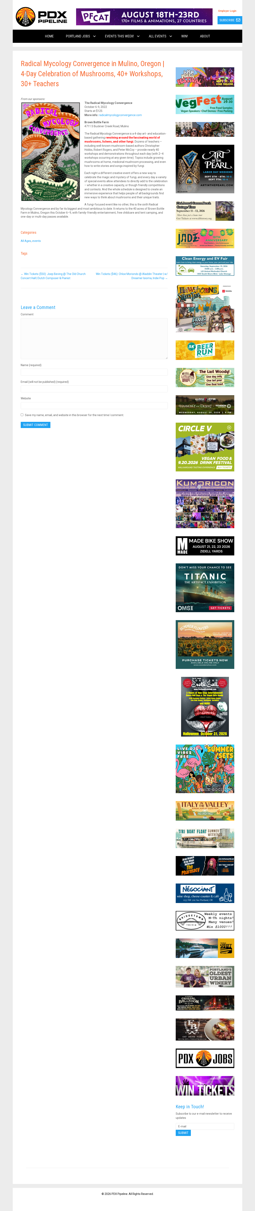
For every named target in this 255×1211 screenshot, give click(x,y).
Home (49, 36)
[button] (94, 36)
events (36, 240)
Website (26, 398)
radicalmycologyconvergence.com (120, 115)
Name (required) (31, 365)
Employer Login (227, 11)
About (205, 36)
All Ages (26, 240)
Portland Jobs (78, 36)
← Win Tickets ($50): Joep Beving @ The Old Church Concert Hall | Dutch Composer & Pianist (53, 276)
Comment (27, 314)
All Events (157, 36)
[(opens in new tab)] (144, 16)
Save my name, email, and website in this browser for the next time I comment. (74, 415)
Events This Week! (119, 36)
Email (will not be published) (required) (45, 381)
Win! (184, 36)
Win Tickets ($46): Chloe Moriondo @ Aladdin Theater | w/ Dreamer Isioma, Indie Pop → (132, 276)
